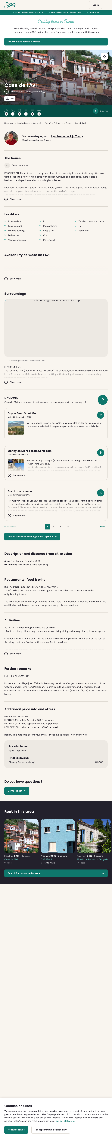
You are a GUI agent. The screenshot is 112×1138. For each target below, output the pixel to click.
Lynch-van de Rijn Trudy (67, 136)
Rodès (68, 123)
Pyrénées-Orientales (54, 123)
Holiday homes (23, 123)
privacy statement (65, 1121)
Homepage (9, 123)
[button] (56, 328)
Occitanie (37, 123)
